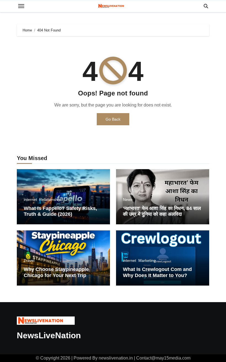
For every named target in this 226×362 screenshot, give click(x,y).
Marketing (147, 260)
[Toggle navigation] (21, 6)
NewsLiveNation (49, 335)
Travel (29, 260)
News (128, 199)
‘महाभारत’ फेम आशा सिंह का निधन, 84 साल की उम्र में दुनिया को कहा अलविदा (162, 211)
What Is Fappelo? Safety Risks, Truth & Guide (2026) (60, 211)
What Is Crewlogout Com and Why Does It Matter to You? (157, 272)
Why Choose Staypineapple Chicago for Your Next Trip (56, 272)
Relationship (50, 199)
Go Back (113, 119)
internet (30, 199)
